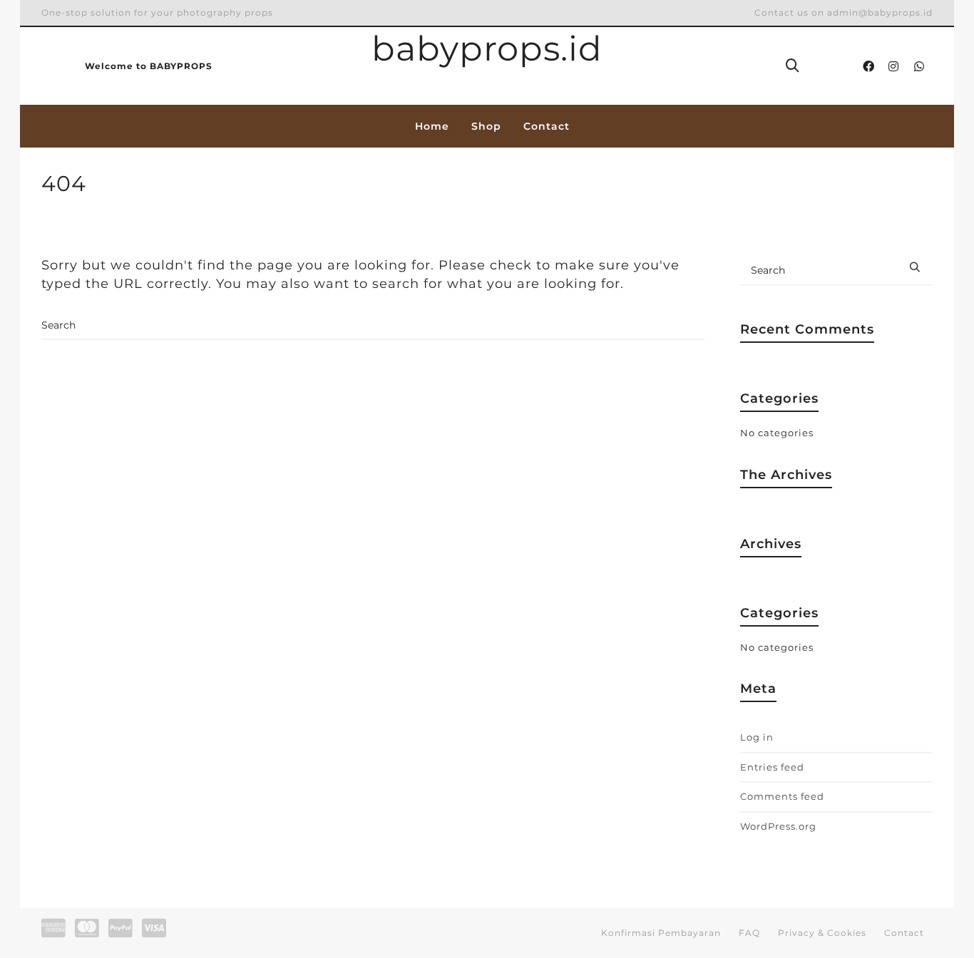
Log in (757, 737)
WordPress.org (778, 826)
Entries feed (772, 767)
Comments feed (782, 796)
